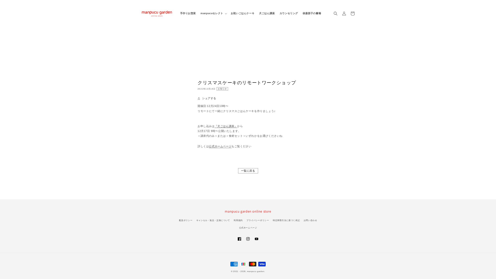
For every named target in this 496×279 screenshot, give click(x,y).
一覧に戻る (248, 170)
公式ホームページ (220, 146)
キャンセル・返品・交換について (213, 220)
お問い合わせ (310, 220)
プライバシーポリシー (257, 220)
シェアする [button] (209, 98)
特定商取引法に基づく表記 (286, 220)
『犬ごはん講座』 (226, 126)
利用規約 (238, 220)
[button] (335, 13)
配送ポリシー (186, 220)
